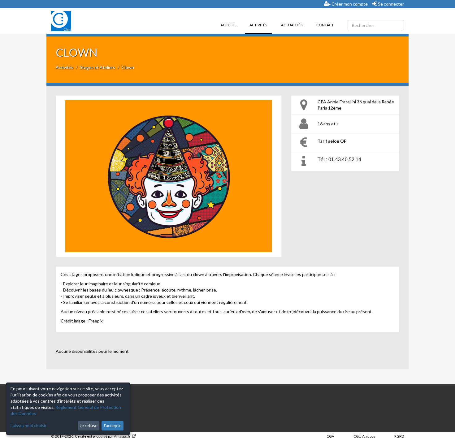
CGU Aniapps (364, 436)
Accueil (228, 25)
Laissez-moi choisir (28, 425)
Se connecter (390, 3)
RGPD (399, 436)
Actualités (291, 25)
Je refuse (89, 425)
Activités (260, 24)
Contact (325, 25)
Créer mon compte (349, 3)
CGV (330, 436)
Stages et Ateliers (97, 67)
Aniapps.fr (122, 436)
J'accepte (112, 425)
